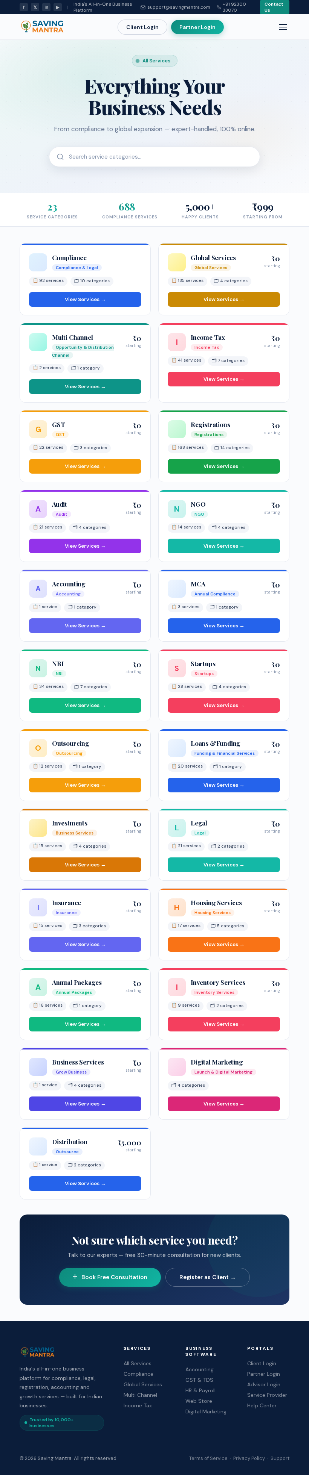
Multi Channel (140, 1395)
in (46, 7)
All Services (137, 1363)
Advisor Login (263, 1384)
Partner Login (197, 27)
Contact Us (274, 7)
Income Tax (138, 1405)
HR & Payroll (200, 1390)
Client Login (142, 27)
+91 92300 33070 (234, 7)
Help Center (262, 1405)
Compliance (138, 1374)
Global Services (143, 1384)
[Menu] (283, 27)
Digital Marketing (205, 1411)
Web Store (198, 1401)
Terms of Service (208, 1458)
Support (280, 1458)
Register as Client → (207, 1277)
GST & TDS (199, 1380)
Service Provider (267, 1395)
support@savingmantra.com (178, 7)
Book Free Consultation (114, 1277)
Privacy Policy (249, 1458)
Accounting (199, 1369)
